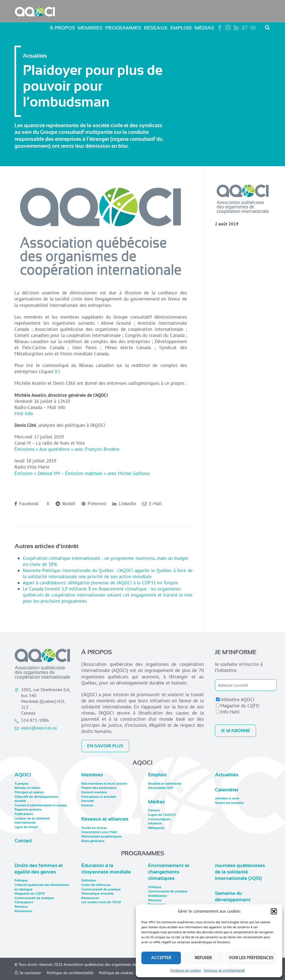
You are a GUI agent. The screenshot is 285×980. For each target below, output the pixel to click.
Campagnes (23, 902)
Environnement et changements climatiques (168, 872)
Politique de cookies (185, 970)
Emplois (181, 28)
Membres (90, 28)
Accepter (161, 958)
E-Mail (155, 504)
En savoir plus (105, 745)
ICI (57, 371)
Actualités (226, 774)
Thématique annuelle (97, 893)
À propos (62, 28)
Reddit (68, 504)
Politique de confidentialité (224, 970)
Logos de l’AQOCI (162, 815)
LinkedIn (126, 504)
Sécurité (87, 801)
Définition (88, 880)
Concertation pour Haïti (99, 832)
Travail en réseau (94, 828)
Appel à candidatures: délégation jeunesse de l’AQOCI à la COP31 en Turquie (100, 583)
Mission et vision (27, 788)
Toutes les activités (229, 803)
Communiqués (159, 819)
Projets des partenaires (99, 788)
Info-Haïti (230, 712)
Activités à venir (227, 798)
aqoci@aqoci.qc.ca (39, 727)
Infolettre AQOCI (237, 699)
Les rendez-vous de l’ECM (101, 902)
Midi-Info (23, 413)
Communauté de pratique (34, 898)
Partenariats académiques (101, 836)
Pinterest (96, 504)
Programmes (123, 28)
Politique (21, 880)
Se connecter (29, 972)
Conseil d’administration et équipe (40, 805)
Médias (204, 28)
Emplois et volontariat (164, 784)
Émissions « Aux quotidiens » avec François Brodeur (67, 449)
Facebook (28, 504)
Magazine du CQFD (239, 706)
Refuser (203, 958)
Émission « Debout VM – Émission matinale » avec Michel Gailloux (82, 473)
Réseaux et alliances (104, 819)
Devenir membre (94, 792)
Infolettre (155, 823)
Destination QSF (161, 788)
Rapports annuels (27, 809)
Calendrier (227, 789)
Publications (23, 814)
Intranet (87, 805)
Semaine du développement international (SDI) (236, 899)
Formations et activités (98, 797)
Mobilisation (157, 896)
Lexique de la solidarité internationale (32, 820)
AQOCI (22, 774)
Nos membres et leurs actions (104, 784)
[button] (274, 911)
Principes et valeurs (29, 792)
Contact (23, 840)
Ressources (23, 911)
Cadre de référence (96, 885)
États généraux (92, 841)
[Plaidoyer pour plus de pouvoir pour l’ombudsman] (243, 199)
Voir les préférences (251, 958)
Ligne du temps (26, 827)
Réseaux (156, 28)
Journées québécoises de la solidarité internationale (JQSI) (240, 872)
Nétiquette (156, 828)
